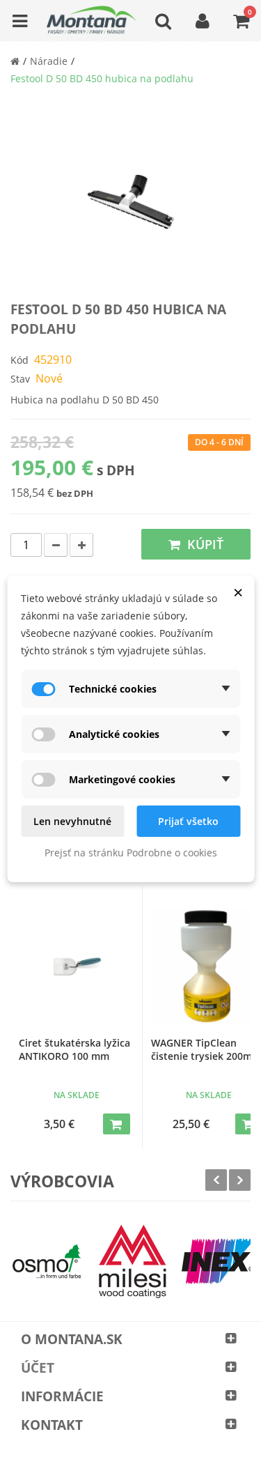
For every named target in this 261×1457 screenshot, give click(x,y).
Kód (19, 360)
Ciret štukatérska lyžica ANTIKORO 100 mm (74, 1049)
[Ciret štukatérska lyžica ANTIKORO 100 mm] (76, 965)
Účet (37, 1368)
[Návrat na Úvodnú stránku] (14, 61)
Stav (20, 378)
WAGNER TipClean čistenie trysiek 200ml (203, 1049)
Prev (216, 1180)
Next (240, 1180)
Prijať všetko (188, 821)
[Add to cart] (116, 1123)
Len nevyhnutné (72, 821)
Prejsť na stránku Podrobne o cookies (131, 852)
